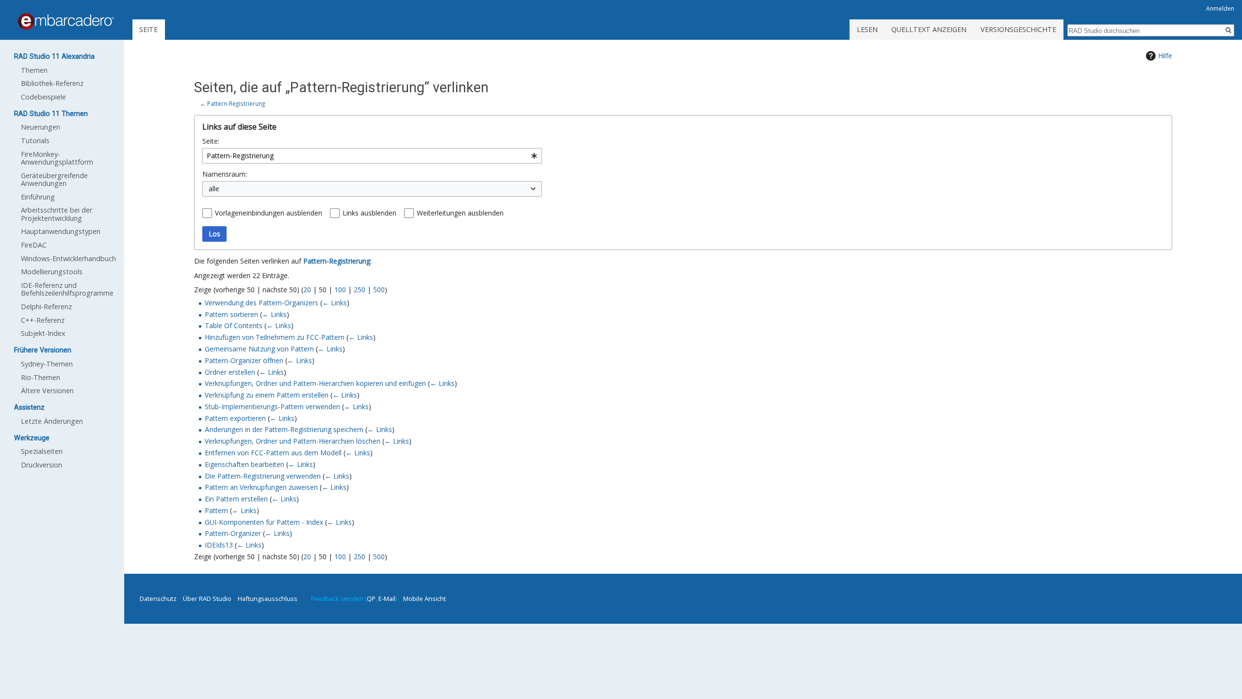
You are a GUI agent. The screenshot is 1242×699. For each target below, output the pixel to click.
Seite (148, 29)
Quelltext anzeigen (928, 29)
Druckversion (41, 464)
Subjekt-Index (43, 333)
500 (379, 289)
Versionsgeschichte (1018, 29)
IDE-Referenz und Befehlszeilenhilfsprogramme (67, 289)
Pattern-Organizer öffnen (244, 360)
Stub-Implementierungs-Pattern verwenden (272, 406)
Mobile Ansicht (424, 598)
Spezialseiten (42, 451)
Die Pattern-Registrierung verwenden (263, 476)
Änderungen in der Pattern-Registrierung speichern (284, 429)
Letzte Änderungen (52, 421)
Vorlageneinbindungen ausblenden (268, 212)
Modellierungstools (51, 271)
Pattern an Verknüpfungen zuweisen (261, 487)
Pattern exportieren (235, 418)
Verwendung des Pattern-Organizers (261, 302)
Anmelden (1220, 8)
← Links (334, 302)
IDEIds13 (219, 544)
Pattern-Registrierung (236, 103)
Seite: (210, 141)
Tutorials (35, 140)
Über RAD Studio (207, 598)
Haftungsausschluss (267, 598)
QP (371, 598)
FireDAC (34, 245)
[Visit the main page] (66, 21)
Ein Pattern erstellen (236, 498)
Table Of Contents (233, 325)
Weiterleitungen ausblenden (460, 212)
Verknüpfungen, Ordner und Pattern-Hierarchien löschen (292, 441)
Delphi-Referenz (46, 306)
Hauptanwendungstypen (60, 231)
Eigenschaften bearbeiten (244, 464)
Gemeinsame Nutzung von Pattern (259, 348)
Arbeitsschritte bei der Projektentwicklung (56, 213)
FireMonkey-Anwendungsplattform (57, 158)
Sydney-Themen (47, 363)
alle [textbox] (214, 188)
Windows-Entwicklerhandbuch (68, 258)
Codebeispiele (43, 96)
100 (340, 289)
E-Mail (386, 598)
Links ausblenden (369, 212)
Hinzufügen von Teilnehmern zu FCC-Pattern (274, 337)
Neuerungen (40, 127)
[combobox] (372, 156)
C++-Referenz (43, 320)
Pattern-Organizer (233, 533)
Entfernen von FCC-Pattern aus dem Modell (273, 452)
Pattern (216, 510)
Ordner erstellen (230, 372)
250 (359, 289)
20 (307, 289)
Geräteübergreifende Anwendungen (54, 179)
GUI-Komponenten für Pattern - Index (264, 522)
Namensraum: (224, 174)
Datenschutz (158, 598)
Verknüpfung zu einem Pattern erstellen (266, 394)
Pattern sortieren (231, 314)
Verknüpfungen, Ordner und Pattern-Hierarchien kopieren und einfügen (315, 383)
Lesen (867, 29)
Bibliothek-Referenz (52, 83)
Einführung (38, 196)
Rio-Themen (40, 377)
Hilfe (1165, 55)
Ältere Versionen (47, 390)
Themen (34, 70)
